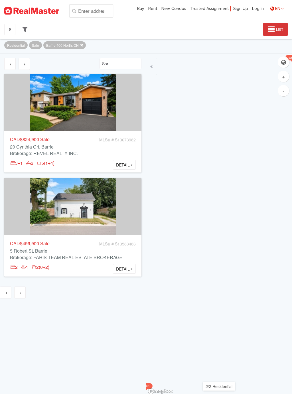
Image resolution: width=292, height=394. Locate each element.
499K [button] (146, 386)
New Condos (173, 8)
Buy (140, 8)
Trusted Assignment (209, 8)
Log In (258, 8)
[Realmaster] (31, 11)
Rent (152, 8)
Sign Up (240, 8)
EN (277, 8)
